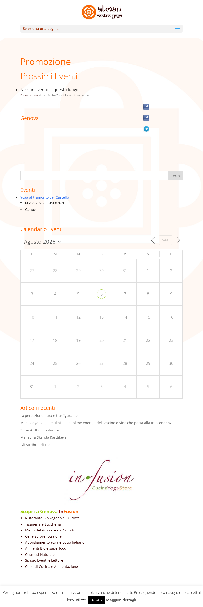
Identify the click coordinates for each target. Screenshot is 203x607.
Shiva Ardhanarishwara (39, 430)
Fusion (70, 511)
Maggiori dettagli (121, 599)
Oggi (166, 240)
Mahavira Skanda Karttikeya (43, 437)
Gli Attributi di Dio (35, 444)
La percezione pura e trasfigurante (49, 415)
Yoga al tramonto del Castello (44, 197)
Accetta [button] (96, 600)
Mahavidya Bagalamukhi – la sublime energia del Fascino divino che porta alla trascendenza (97, 422)
